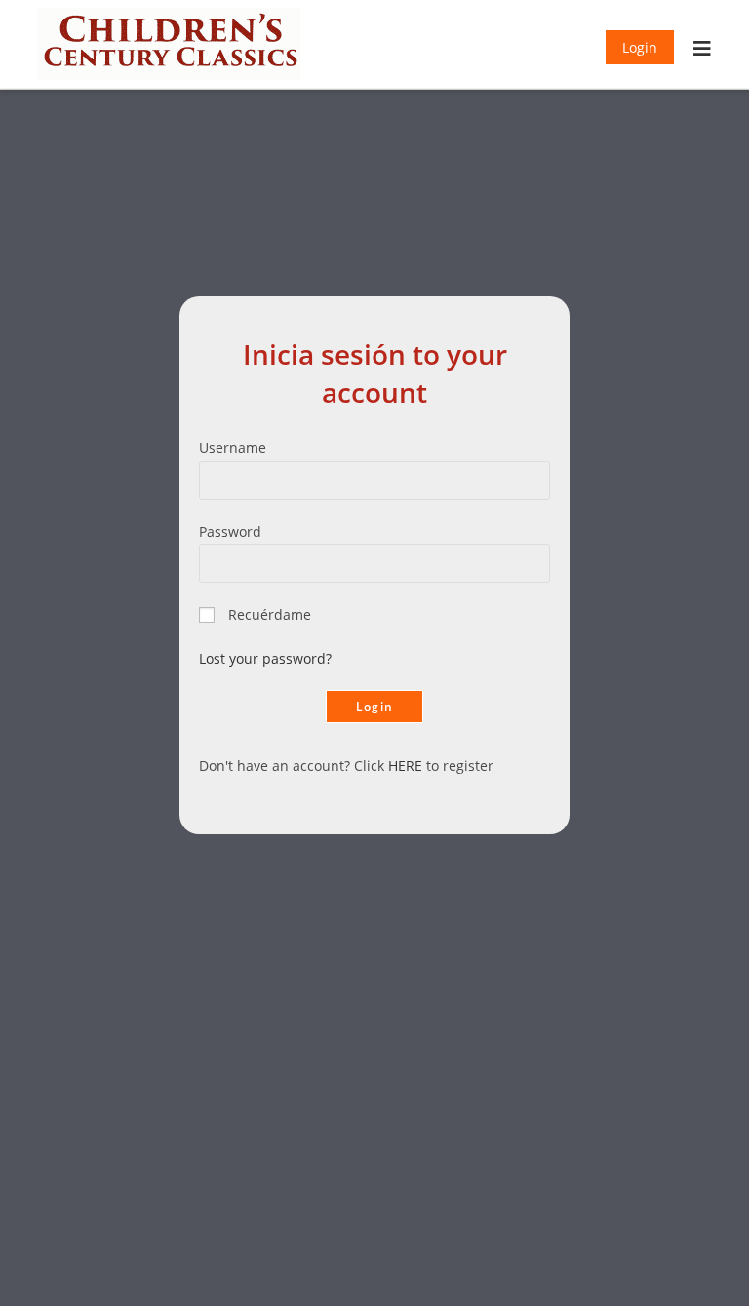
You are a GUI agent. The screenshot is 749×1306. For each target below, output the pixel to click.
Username (232, 448)
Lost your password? (265, 658)
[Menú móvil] (702, 50)
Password (230, 531)
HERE (405, 765)
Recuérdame (269, 614)
